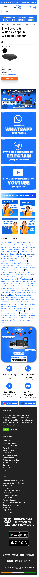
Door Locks (24, 313)
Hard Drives (5, 286)
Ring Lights (25, 274)
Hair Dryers (13, 297)
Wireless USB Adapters (18, 290)
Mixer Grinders (23, 309)
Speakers (4, 67)
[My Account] (30, 7)
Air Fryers (24, 306)
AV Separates (16, 268)
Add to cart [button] (9, 78)
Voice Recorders (27, 265)
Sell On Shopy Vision (11, 460)
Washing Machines (19, 320)
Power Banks (5, 274)
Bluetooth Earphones (17, 254)
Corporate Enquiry (10, 458)
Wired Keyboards (26, 279)
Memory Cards (12, 288)
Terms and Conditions (11, 505)
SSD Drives (26, 284)
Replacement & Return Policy (14, 502)
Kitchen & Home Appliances (21, 299)
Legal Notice (8, 510)
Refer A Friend (8, 450)
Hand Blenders (13, 311)
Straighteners (23, 297)
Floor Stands (15, 265)
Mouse (18, 281)
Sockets (13, 286)
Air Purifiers (19, 304)
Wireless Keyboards (8, 281)
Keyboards (14, 279)
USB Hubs (4, 290)
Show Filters (8, 42)
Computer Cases (24, 293)
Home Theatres (21, 249)
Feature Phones (26, 242)
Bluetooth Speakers (8, 249)
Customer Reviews (10, 445)
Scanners (29, 288)
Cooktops (15, 306)
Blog (4, 470)
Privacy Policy (8, 507)
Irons (22, 311)
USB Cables (13, 272)
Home (3, 24)
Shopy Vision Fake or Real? (13, 481)
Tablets (3, 245)
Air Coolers (16, 302)
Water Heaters (6, 306)
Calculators (22, 315)
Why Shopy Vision (10, 455)
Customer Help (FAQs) (11, 490)
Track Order (7, 485)
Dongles (27, 286)
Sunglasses (22, 277)
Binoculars (12, 315)
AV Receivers (5, 268)
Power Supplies (11, 293)
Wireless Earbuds (12, 252)
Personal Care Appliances (24, 295)
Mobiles (4, 242)
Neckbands (30, 254)
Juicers (14, 309)
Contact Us (7, 512)
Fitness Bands (19, 270)
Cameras (17, 284)
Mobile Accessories (29, 268)
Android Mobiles (14, 242)
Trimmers (4, 297)
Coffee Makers (6, 313)
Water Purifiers (29, 304)
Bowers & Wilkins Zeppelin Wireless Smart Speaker (9, 71)
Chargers (28, 270)
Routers (20, 286)
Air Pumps (28, 311)
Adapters (4, 272)
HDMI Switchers (14, 318)
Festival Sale (7, 453)
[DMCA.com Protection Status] (18, 429)
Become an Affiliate (10, 462)
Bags (12, 295)
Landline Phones (13, 245)
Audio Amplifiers (17, 263)
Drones (10, 284)
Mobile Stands (12, 277)
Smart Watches (7, 270)
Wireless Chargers (25, 272)
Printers (21, 288)
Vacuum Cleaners (7, 304)
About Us (6, 467)
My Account (7, 488)
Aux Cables (16, 274)
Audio (25, 247)
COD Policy (7, 498)
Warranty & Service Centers (13, 483)
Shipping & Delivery (10, 495)
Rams (33, 284)
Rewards (6, 448)
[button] (33, 6)
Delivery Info (8, 493)
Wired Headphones (18, 256)
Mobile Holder (6, 320)
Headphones (5, 256)
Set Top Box (17, 247)
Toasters (16, 313)
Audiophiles (15, 258)
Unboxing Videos (9, 443)
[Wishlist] (15, 51)
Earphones (23, 252)
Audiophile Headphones (18, 261)
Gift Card (6, 441)
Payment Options (9, 500)
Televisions (25, 245)
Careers (6, 465)
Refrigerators (25, 302)
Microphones (5, 263)
